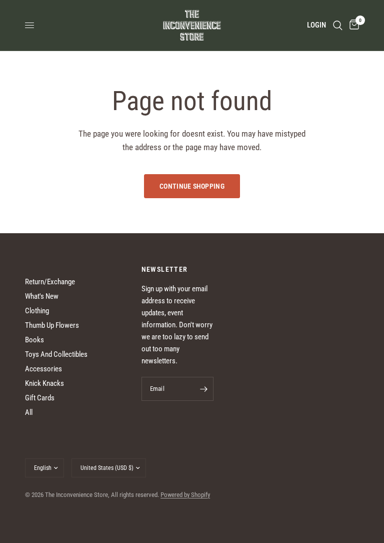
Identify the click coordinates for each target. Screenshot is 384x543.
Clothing (37, 310)
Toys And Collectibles (56, 354)
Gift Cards (39, 397)
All (28, 412)
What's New (41, 296)
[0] (352, 25)
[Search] (338, 25)
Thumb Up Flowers (52, 325)
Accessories (43, 368)
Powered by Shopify (185, 494)
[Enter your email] (204, 389)
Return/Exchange (50, 281)
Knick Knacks (44, 383)
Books (34, 339)
